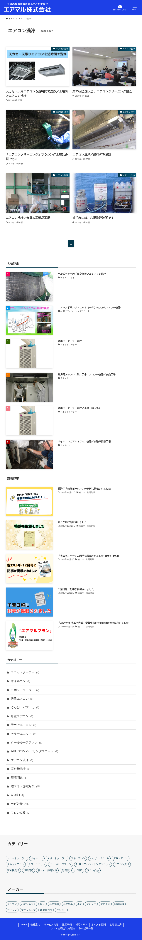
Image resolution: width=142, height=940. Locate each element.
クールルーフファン (26, 742)
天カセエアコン (23, 724)
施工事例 (67, 924)
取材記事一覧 (86, 928)
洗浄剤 (17, 795)
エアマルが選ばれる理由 (62, 928)
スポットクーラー (25, 689)
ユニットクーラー (25, 672)
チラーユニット (23, 733)
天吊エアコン (22, 698)
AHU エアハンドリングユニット (34, 751)
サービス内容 (51, 924)
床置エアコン (22, 716)
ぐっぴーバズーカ (25, 707)
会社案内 (35, 924)
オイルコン (20, 681)
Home (24, 924)
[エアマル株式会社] (27, 7)
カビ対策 (19, 803)
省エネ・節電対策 (25, 786)
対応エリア (82, 924)
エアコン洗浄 (22, 760)
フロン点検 (20, 812)
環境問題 (19, 777)
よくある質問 (98, 924)
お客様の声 (116, 924)
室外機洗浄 (20, 768)
